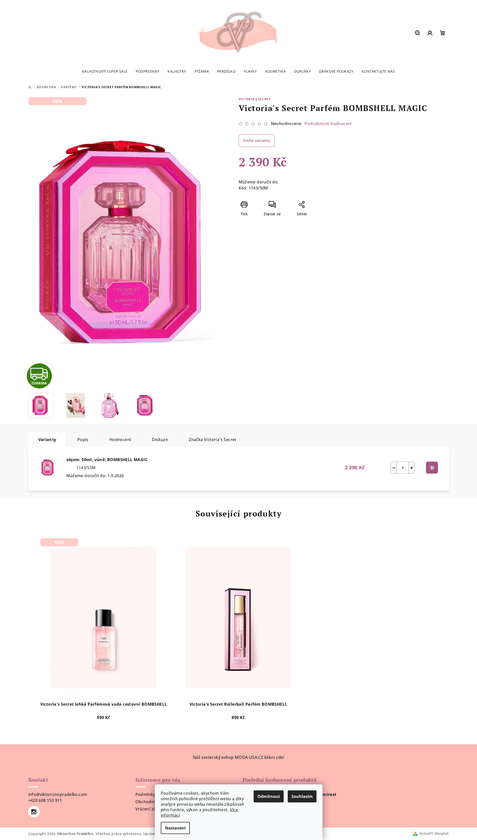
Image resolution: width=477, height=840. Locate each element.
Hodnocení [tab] (120, 439)
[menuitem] (104, 71)
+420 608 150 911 (45, 800)
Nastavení (175, 828)
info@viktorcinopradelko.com (57, 794)
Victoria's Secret (255, 99)
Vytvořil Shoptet (434, 833)
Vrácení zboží (148, 809)
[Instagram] (34, 811)
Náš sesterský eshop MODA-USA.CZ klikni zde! (238, 757)
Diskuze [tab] (160, 439)
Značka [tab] (212, 439)
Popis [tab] (82, 439)
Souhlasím (302, 796)
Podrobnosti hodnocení (328, 123)
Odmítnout (268, 796)
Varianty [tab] (47, 439)
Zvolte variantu (256, 140)
